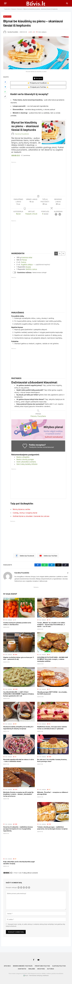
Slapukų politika (59, 966)
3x (63, 253)
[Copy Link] (5, 96)
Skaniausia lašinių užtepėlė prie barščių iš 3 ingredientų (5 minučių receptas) (18, 727)
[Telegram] (5, 87)
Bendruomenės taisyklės (23, 966)
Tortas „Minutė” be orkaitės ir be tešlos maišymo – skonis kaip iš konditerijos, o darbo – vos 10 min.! (51, 624)
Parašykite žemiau (35, 447)
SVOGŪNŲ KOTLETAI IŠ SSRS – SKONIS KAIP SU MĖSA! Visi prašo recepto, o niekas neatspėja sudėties (52, 659)
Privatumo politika (42, 966)
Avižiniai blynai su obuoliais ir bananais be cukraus (31, 516)
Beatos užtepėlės (22, 457)
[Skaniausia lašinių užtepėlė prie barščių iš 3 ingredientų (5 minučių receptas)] (19, 712)
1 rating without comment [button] (29, 873)
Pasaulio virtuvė (31, 214)
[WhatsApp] (5, 91)
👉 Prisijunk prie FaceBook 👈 (38, 83)
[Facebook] (5, 82)
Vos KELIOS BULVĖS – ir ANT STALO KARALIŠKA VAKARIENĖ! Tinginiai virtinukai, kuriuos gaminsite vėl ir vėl (18, 694)
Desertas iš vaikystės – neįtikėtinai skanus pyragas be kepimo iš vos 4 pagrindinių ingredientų (18, 829)
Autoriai (50, 969)
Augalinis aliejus (27, 264)
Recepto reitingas (11, 887)
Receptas (39, 78)
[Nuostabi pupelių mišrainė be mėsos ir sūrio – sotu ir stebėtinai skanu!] (19, 744)
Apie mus (7, 966)
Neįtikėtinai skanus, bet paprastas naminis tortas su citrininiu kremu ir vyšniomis (52, 727)
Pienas (24, 260)
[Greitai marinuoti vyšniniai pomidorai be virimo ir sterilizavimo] (19, 608)
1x (56, 253)
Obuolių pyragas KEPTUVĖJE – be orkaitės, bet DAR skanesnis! (52, 693)
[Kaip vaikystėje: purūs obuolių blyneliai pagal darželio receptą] (19, 846)
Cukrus (23, 262)
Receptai (19, 9)
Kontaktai (22, 969)
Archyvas (41, 969)
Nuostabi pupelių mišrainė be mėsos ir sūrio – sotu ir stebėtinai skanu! (18, 760)
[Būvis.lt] (36, 3)
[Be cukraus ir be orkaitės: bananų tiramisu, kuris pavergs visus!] (53, 744)
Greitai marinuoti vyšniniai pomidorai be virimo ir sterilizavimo (17, 623)
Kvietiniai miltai (26, 257)
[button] (12, 155)
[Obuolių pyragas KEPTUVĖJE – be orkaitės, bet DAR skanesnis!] (53, 677)
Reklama (31, 969)
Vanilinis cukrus (31, 269)
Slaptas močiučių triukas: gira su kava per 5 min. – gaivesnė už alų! (18, 658)
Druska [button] (28, 267)
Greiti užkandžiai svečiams (26, 462)
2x (59, 253)
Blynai (18, 214)
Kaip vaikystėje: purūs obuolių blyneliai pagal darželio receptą (19, 862)
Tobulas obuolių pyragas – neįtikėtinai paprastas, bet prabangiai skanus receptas (52, 828)
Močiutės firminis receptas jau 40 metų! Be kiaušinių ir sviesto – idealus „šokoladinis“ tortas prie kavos (18, 794)
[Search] (67, 3)
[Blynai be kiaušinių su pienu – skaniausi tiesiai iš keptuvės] (36, 69)
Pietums (34, 416)
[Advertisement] (39, 177)
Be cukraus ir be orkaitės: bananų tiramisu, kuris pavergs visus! (52, 760)
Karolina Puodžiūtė (13, 32)
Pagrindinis (7, 9)
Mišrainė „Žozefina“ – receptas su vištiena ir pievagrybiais (52, 793)
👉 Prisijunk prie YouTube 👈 (38, 87)
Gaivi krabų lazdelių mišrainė (26, 464)
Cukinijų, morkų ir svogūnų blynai (25, 513)
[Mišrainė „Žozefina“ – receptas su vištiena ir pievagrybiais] (53, 777)
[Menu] (5, 3)
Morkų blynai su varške (21, 509)
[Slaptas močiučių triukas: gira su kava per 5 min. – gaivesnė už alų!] (19, 642)
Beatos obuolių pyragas (25, 459)
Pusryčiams (42, 416)
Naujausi (13, 9)
